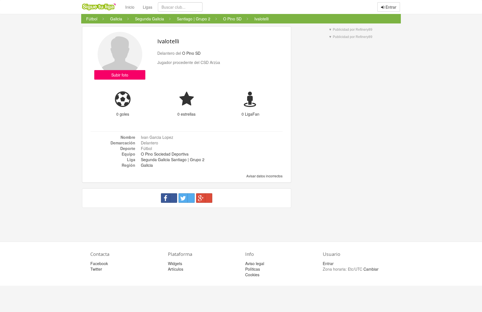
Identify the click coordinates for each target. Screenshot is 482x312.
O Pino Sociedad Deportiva (165, 154)
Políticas (252, 269)
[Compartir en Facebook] (169, 198)
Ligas (147, 7)
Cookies (252, 274)
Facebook (99, 263)
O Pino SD (191, 53)
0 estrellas (186, 114)
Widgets (175, 263)
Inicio (129, 7)
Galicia (147, 165)
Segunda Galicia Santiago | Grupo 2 (172, 159)
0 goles (122, 114)
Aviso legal (254, 263)
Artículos (175, 269)
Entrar (390, 7)
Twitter (96, 269)
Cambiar (371, 269)
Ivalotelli (168, 41)
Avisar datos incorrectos (264, 175)
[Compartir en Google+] (204, 198)
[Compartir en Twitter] (187, 198)
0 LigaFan (250, 114)
